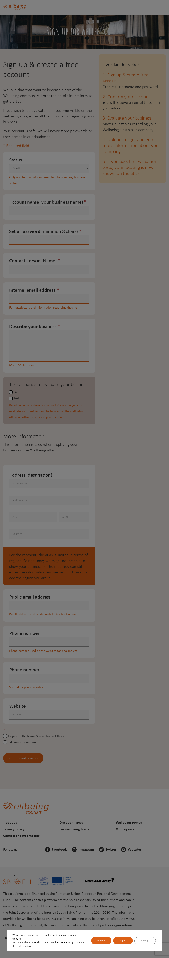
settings (29, 946)
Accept (101, 940)
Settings (145, 940)
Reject (123, 940)
